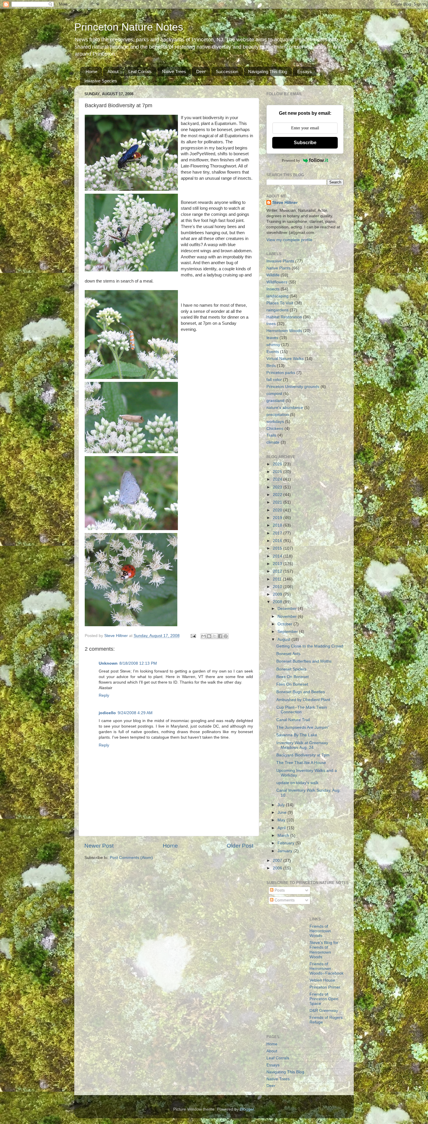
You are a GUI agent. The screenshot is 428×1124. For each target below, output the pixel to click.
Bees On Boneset (292, 677)
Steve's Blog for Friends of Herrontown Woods (323, 950)
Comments (284, 900)
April (282, 828)
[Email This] (203, 636)
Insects (273, 289)
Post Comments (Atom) (131, 857)
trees (271, 324)
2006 (278, 868)
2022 (278, 495)
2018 (278, 525)
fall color (274, 379)
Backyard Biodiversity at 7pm (303, 755)
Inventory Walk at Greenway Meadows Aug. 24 (302, 745)
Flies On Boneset (292, 684)
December (287, 608)
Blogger (247, 1109)
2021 (278, 502)
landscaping (277, 296)
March (283, 835)
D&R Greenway (323, 1010)
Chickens (274, 428)
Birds (271, 366)
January (285, 851)
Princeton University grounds (292, 386)
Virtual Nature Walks (285, 359)
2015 (278, 548)
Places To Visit (279, 303)
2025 (278, 472)
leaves (272, 338)
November (287, 616)
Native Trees (174, 71)
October (285, 624)
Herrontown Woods (284, 331)
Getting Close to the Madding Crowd (309, 646)
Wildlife (273, 275)
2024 (278, 479)
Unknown (108, 663)
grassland (275, 400)
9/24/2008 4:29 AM (135, 713)
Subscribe (305, 142)
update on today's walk (297, 783)
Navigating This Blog (267, 71)
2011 (278, 579)
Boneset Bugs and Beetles (300, 692)
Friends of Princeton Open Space (323, 999)
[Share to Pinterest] (226, 636)
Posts (279, 890)
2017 (278, 533)
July (281, 805)
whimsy (273, 345)
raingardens (277, 310)
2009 (278, 594)
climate (273, 442)
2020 (278, 510)
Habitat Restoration (284, 317)
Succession (227, 71)
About (113, 71)
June (282, 812)
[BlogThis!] (209, 636)
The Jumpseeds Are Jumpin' (302, 727)
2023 (278, 487)
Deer (201, 71)
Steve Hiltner (285, 202)
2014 (278, 556)
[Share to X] (214, 636)
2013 (278, 564)
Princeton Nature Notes (128, 27)
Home (91, 71)
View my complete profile (289, 240)
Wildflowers (276, 282)
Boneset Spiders (291, 669)
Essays (304, 71)
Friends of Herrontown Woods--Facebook (326, 968)
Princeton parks (280, 372)
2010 (278, 587)
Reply (104, 695)
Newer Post (99, 846)
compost (274, 393)
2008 (278, 602)
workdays (275, 421)
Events (272, 352)
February (286, 843)
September (288, 631)
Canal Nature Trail (293, 720)
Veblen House (322, 980)
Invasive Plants (280, 261)
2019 (278, 518)
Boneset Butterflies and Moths (304, 661)
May (281, 820)
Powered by (291, 160)
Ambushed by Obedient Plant (303, 700)
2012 (278, 571)
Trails (271, 435)
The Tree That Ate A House (301, 762)
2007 (278, 860)
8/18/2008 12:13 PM (138, 663)
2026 (278, 464)
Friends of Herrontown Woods (320, 931)
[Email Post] (193, 636)
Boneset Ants (288, 654)
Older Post (240, 846)
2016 (278, 541)
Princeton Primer (324, 987)
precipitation (277, 414)
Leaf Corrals (140, 71)
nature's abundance (284, 407)
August (284, 639)
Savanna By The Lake (296, 735)
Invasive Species (100, 80)
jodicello (107, 713)
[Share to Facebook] (220, 636)
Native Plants (278, 268)
